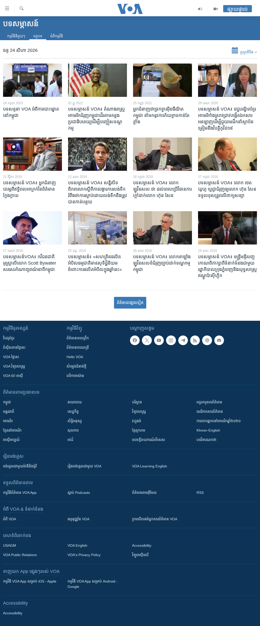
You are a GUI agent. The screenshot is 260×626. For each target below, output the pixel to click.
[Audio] (200, 9)
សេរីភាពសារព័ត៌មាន (210, 411)
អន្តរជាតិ (8, 411)
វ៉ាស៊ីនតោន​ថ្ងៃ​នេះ (14, 347)
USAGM (9, 545)
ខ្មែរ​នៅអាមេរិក (12, 430)
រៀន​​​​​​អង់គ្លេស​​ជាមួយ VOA (84, 466)
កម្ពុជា (7, 402)
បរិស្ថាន (137, 402)
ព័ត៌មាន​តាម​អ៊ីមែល (144, 493)
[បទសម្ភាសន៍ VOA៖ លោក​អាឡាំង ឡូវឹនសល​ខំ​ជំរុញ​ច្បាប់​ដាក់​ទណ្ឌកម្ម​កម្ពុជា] (162, 228)
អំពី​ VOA (9, 519)
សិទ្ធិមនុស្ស (75, 421)
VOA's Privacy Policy (84, 555)
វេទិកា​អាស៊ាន (75, 376)
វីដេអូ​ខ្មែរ (8, 338)
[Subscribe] (219, 340)
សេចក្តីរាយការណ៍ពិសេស (148, 440)
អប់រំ (70, 440)
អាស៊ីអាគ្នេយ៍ (11, 440)
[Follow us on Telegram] (183, 340)
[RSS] (195, 340)
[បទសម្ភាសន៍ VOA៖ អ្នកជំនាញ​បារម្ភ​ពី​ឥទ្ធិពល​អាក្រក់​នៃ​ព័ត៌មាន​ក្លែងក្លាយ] (32, 154)
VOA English (77, 545)
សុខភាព (73, 430)
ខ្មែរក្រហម (138, 430)
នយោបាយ (75, 402)
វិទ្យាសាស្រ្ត (139, 411)
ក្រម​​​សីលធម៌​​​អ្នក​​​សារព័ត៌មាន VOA (154, 519)
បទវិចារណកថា (206, 440)
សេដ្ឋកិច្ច (73, 411)
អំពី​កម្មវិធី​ (56, 36)
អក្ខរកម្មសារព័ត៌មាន (209, 402)
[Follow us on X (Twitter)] (147, 340)
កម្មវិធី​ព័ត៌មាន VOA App (20, 493)
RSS (200, 493)
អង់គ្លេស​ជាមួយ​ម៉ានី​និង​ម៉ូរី (20, 466)
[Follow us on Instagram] (171, 340)
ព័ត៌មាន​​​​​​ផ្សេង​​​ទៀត (130, 302)
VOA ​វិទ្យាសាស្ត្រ (14, 366)
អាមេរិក (8, 421)
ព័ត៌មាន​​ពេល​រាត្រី (78, 347)
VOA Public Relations (20, 555)
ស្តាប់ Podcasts (79, 493)
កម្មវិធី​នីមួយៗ (16, 36)
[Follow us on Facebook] (135, 340)
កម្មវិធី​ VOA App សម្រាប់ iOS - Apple (29, 581)
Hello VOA (75, 357)
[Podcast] (207, 340)
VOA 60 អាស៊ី (13, 376)
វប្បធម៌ (136, 421)
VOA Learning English (149, 466)
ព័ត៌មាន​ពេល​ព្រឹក (78, 338)
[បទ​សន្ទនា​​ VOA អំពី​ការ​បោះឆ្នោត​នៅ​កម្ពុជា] (32, 80)
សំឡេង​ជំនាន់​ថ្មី (76, 366)
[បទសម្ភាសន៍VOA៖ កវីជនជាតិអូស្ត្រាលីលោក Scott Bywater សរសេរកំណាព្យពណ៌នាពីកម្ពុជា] (32, 228)
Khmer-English (208, 430)
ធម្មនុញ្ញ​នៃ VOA (78, 519)
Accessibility (141, 545)
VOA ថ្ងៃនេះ (11, 357)
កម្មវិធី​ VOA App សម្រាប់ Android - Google (93, 584)
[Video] (215, 9)
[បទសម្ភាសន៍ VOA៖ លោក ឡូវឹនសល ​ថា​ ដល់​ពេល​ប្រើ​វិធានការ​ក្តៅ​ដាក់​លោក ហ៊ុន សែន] (162, 154)
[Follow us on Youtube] (159, 340)
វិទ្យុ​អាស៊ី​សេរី (140, 555)
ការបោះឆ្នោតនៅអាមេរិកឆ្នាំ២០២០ (219, 421)
